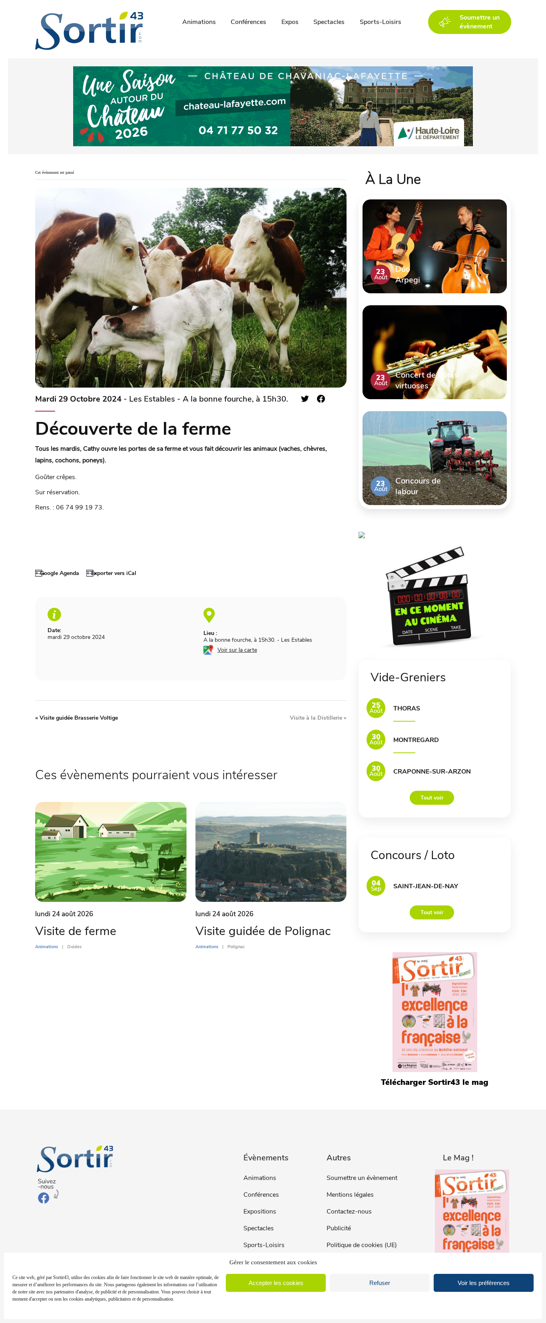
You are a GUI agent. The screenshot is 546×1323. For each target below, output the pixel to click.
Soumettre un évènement (362, 1178)
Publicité (339, 1228)
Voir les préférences (484, 1282)
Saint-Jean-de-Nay (425, 886)
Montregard (416, 740)
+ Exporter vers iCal (111, 573)
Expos (290, 22)
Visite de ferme (75, 931)
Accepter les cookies (276, 1282)
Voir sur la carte (237, 650)
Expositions (259, 1211)
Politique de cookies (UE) (362, 1245)
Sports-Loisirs (380, 22)
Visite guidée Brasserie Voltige (76, 718)
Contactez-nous (349, 1211)
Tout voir (431, 798)
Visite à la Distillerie (318, 718)
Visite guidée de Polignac (263, 931)
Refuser (379, 1282)
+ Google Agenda (57, 573)
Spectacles (329, 22)
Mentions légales (350, 1194)
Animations (199, 22)
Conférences (248, 22)
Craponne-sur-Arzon (432, 771)
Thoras (406, 708)
